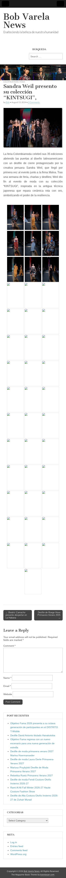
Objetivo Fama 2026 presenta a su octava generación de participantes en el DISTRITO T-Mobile (34, 727)
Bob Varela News (26, 21)
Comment (9, 645)
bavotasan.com (47, 875)
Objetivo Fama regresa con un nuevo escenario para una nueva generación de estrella (32, 743)
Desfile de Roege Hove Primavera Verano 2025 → (49, 615)
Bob (7, 102)
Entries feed (16, 846)
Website (7, 694)
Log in (13, 842)
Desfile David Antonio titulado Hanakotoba (32, 735)
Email (7, 686)
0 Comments (34, 102)
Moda (22, 82)
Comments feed (18, 850)
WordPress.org (18, 854)
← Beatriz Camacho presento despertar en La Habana (16, 615)
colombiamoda (11, 82)
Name (7, 678)
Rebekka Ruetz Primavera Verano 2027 (31, 775)
